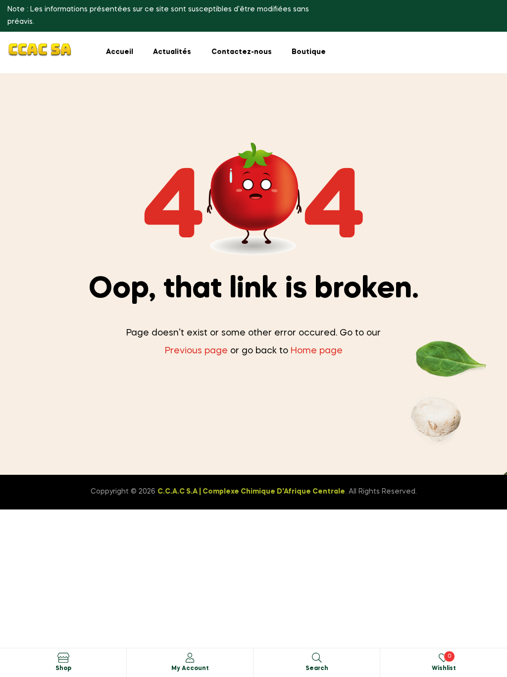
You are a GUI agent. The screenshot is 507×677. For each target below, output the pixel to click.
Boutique (309, 52)
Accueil (119, 52)
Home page (317, 350)
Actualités (172, 52)
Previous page (196, 350)
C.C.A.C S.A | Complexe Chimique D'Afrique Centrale (251, 491)
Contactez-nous (241, 52)
